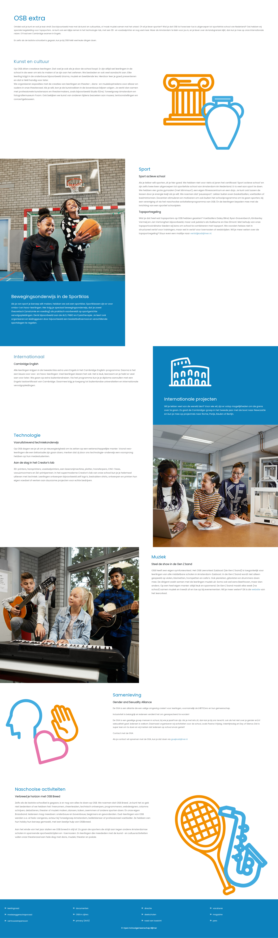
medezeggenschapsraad (19, 914)
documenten (82, 908)
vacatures (218, 908)
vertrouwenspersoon (17, 921)
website (256, 589)
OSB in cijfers (82, 914)
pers (215, 920)
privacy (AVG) (83, 920)
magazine (218, 914)
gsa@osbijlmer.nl (179, 739)
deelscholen (150, 914)
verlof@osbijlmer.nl (200, 233)
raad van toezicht (153, 920)
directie (148, 908)
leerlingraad (13, 908)
